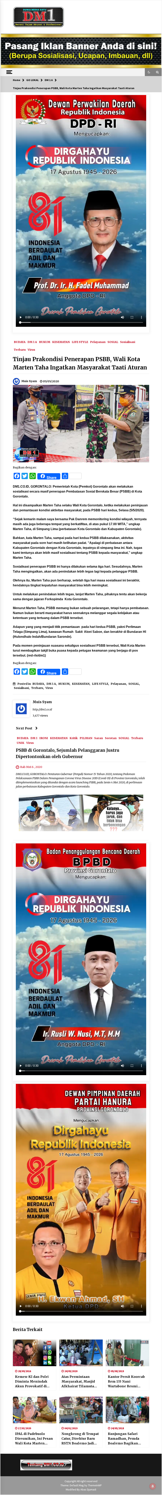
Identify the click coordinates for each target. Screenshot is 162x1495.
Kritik (74, 738)
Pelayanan (97, 341)
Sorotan (111, 738)
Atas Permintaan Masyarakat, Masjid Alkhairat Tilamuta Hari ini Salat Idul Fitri (80, 1382)
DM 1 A (32, 341)
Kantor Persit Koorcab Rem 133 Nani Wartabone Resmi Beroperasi (126, 1382)
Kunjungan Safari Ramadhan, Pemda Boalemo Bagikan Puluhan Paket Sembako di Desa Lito (126, 1439)
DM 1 (33, 738)
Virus (31, 349)
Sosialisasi (127, 341)
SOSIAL (112, 341)
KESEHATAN (61, 341)
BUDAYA (19, 341)
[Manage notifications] (153, 1486)
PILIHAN (86, 738)
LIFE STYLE (80, 341)
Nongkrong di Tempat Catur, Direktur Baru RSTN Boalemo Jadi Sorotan (80, 1439)
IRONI (43, 738)
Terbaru (20, 349)
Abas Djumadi (88, 1489)
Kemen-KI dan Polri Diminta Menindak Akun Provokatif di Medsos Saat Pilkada (32, 1382)
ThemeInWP (95, 1485)
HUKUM (44, 341)
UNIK (20, 742)
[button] (149, 72)
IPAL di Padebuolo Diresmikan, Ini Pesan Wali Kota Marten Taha (34, 1439)
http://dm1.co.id (42, 709)
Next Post (24, 728)
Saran (98, 738)
